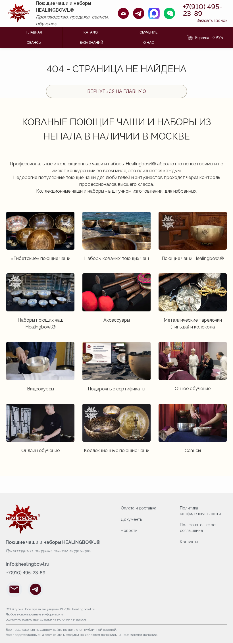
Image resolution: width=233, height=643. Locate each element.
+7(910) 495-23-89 (202, 10)
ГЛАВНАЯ (34, 32)
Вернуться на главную (116, 91)
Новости (129, 530)
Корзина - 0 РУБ (209, 38)
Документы (132, 519)
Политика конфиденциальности (200, 511)
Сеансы (34, 43)
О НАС (148, 43)
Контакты (189, 542)
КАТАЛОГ (91, 32)
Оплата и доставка (138, 508)
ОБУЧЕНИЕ (148, 32)
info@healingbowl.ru (27, 564)
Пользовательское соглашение (197, 528)
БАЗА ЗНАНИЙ (91, 43)
